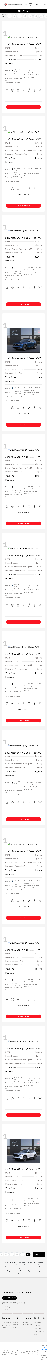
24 (28, 1254)
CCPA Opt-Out (38, 1352)
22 (17, 1254)
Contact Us (11, 1298)
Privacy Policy (12, 1352)
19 (41, 16)
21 (12, 1254)
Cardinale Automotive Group (5, 1352)
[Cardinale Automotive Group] (13, 4)
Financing (28, 1318)
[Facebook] (4, 1308)
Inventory (7, 1318)
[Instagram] (9, 1308)
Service (16, 1318)
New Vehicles (7, 1322)
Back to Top (39, 1254)
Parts (14, 1328)
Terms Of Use (17, 1352)
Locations (37, 1328)
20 (6, 1254)
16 (25, 16)
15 (19, 16)
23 (23, 1254)
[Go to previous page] (15, 16)
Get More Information (23, 107)
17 (30, 16)
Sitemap (22, 1352)
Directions (37, 1325)
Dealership (39, 1318)
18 (36, 16)
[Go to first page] (9, 16)
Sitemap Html (28, 1352)
